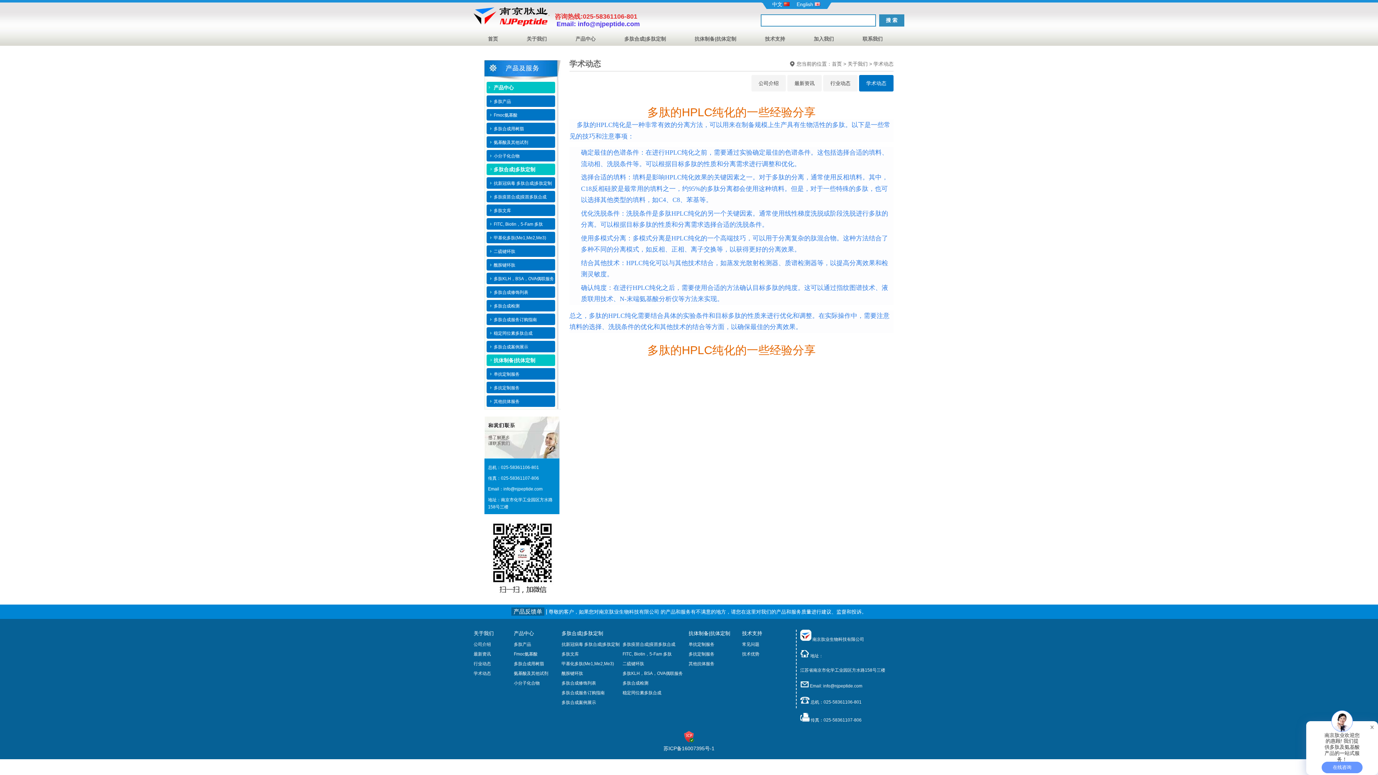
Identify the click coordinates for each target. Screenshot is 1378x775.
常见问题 (750, 644)
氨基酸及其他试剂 (531, 673)
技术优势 (750, 654)
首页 (493, 39)
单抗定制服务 (701, 644)
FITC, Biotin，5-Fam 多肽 (647, 654)
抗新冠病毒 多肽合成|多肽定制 (591, 644)
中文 (778, 4)
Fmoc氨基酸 (526, 654)
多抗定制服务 (701, 654)
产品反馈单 (528, 612)
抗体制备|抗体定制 (715, 39)
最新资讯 (805, 83)
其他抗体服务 (701, 663)
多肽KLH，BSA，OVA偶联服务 (653, 673)
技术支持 (775, 39)
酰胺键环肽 (572, 673)
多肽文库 (570, 654)
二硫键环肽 (633, 663)
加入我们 (824, 39)
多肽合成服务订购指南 (583, 692)
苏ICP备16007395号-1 (689, 748)
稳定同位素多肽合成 (642, 692)
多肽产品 (522, 644)
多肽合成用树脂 (529, 663)
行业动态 (840, 83)
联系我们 (873, 39)
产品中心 (586, 39)
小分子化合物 (527, 683)
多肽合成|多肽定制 (645, 39)
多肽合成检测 (635, 683)
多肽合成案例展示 (579, 702)
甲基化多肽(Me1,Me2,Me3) (588, 663)
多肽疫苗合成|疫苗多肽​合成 (649, 644)
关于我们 (537, 39)
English (806, 4)
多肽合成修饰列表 (579, 683)
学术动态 (883, 64)
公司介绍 (769, 83)
